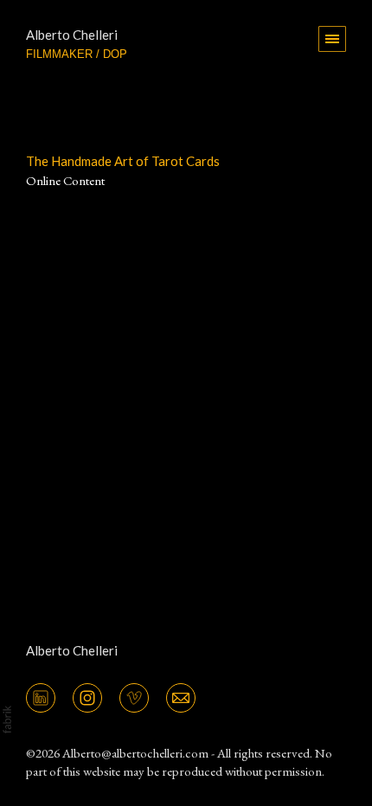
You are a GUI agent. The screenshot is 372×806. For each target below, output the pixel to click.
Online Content (65, 180)
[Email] (181, 696)
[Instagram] (87, 696)
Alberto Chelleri (72, 650)
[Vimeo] (134, 696)
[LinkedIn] (40, 696)
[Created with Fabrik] (7, 719)
